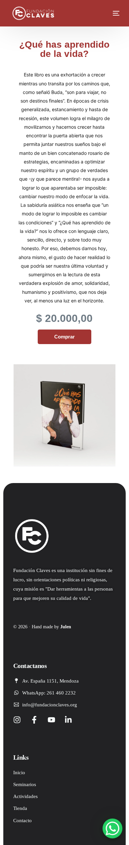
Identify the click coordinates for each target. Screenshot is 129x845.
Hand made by (51, 626)
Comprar (64, 336)
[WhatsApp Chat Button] (112, 828)
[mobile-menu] (111, 13)
